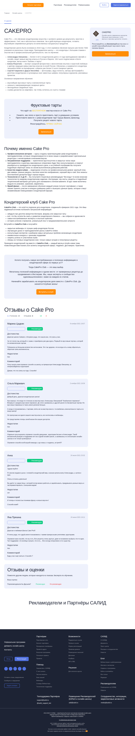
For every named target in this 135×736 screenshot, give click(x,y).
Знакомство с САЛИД (43, 668)
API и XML (71, 661)
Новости (103, 652)
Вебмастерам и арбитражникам (111, 662)
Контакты (8, 650)
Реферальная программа (14, 642)
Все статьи (104, 674)
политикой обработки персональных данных (67, 725)
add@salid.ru (73, 703)
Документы (104, 643)
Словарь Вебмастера (43, 683)
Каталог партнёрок (42, 643)
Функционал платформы (44, 646)
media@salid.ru (106, 703)
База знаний (40, 677)
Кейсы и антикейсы (107, 671)
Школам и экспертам (107, 665)
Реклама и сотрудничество (109, 649)
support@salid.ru (43, 700)
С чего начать (40, 671)
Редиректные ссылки (75, 640)
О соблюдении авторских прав (67, 720)
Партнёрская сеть (42, 640)
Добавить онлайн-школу (14, 646)
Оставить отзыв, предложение (14, 677)
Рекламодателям (70, 5)
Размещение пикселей (75, 652)
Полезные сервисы (42, 655)
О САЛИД (104, 640)
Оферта (103, 690)
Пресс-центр (105, 646)
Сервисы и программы (108, 668)
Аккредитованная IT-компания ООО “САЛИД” (67, 714)
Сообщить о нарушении (12, 680)
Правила (39, 658)
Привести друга (41, 649)
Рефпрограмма (84, 5)
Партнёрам (58, 5)
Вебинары (39, 680)
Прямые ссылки (73, 643)
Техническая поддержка (44, 686)
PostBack (71, 658)
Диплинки (71, 655)
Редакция (104, 677)
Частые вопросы (41, 674)
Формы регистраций (75, 646)
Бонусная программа (43, 652)
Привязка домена (74, 649)
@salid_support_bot (44, 703)
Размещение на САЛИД (108, 687)
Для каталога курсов (75, 671)
